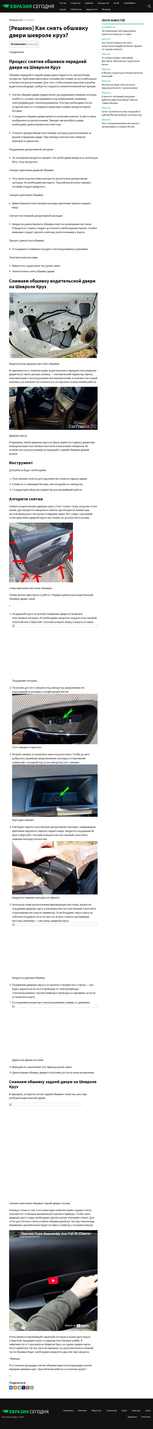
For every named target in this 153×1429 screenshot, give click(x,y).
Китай (116, 3)
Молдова (106, 9)
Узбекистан (76, 9)
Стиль (148, 1410)
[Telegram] (19, 1387)
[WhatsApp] (32, 1387)
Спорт (124, 1410)
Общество (106, 54)
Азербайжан (129, 3)
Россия (63, 3)
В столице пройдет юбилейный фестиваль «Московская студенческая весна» (120, 61)
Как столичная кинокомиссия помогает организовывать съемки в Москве (121, 125)
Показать (31, 44)
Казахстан (75, 3)
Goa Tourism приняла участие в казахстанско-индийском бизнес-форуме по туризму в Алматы (122, 46)
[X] (23, 1387)
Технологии (111, 1410)
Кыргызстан (91, 9)
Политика (82, 1410)
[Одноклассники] (15, 1387)
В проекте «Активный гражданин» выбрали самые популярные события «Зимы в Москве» (119, 100)
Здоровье (132, 1416)
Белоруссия (103, 3)
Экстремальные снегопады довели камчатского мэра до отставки (119, 32)
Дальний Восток (108, 27)
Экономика (29, 20)
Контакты (146, 1416)
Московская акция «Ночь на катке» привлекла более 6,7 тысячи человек (120, 86)
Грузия (63, 9)
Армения (89, 3)
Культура (136, 1410)
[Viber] (27, 1387)
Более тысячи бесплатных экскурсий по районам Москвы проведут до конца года (122, 113)
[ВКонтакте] (11, 1387)
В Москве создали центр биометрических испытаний (122, 74)
